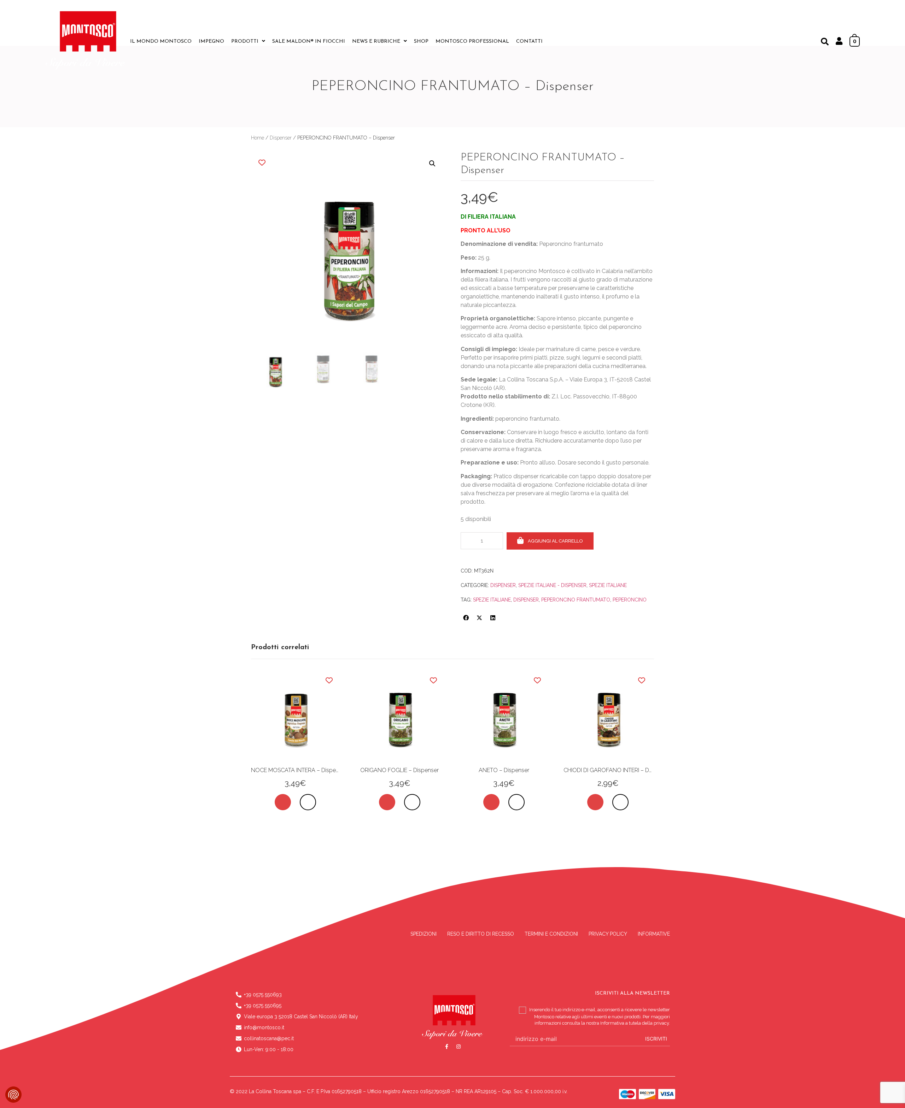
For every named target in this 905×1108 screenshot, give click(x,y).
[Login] (839, 42)
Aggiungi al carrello (555, 541)
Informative (654, 934)
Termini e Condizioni (551, 934)
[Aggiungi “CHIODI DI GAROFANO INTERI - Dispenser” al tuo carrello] (595, 802)
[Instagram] (458, 1046)
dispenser (526, 600)
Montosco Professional (472, 41)
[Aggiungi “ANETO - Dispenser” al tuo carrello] (491, 802)
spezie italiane (492, 600)
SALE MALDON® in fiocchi (308, 41)
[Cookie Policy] (13, 1094)
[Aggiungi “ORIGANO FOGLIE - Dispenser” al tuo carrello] (387, 802)
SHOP (421, 41)
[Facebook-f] (447, 1046)
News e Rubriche (376, 41)
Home (257, 138)
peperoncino (630, 600)
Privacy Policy (608, 934)
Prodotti (244, 41)
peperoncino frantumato (575, 600)
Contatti (529, 41)
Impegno (211, 41)
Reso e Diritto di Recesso (480, 934)
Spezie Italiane (608, 585)
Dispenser (281, 138)
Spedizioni (423, 934)
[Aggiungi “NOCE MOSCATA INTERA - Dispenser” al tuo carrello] (283, 802)
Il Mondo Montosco (161, 41)
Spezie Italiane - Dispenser (552, 585)
